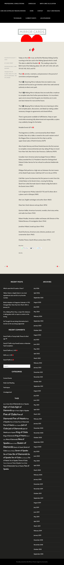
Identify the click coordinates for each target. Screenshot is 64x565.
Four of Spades (17, 425)
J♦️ (13, 360)
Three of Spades (16, 463)
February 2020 (38, 475)
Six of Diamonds (9, 75)
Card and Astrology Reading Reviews (13, 11)
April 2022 (37, 353)
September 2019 (38, 498)
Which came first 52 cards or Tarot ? (13, 288)
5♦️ (57, 266)
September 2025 (38, 297)
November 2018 (38, 545)
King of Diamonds (9, 436)
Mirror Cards (32, 32)
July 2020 (36, 451)
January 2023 (37, 325)
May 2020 (37, 461)
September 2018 (38, 554)
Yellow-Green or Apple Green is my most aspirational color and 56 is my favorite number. (15, 295)
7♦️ (7, 266)
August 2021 (37, 391)
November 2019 (38, 489)
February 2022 (38, 363)
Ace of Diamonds (15, 404)
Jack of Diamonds (15, 428)
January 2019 (37, 535)
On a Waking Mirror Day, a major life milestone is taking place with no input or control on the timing (16, 314)
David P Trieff (7, 343)
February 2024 (38, 316)
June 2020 (37, 456)
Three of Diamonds (7, 463)
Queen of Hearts (18, 447)
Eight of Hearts (16, 410)
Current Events (31, 18)
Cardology (32, 3)
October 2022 (38, 330)
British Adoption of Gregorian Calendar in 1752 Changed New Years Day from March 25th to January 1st (16, 305)
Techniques (18, 18)
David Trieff (9, 63)
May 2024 (37, 311)
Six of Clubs (7, 454)
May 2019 (36, 516)
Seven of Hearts (11, 450)
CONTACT (40, 11)
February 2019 (38, 530)
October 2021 (37, 381)
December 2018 (38, 540)
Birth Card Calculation (48, 3)
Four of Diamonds (23, 422)
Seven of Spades (21, 450)
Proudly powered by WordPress (24, 562)
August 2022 (37, 335)
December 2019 (38, 484)
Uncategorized (45, 18)
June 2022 (37, 344)
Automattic (45, 562)
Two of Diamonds (9, 466)
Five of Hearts (19, 418)
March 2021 (37, 414)
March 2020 (37, 470)
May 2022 (36, 349)
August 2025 (37, 302)
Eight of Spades (24, 410)
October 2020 (38, 437)
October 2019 (38, 493)
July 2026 (36, 288)
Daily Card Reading (53, 11)
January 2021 (37, 423)
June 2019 (36, 512)
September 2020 (39, 442)
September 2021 (38, 386)
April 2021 (37, 409)
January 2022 (37, 367)
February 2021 (38, 419)
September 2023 (38, 321)
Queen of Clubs (13, 443)
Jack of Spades (12, 432)
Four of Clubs (14, 422)
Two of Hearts (19, 466)
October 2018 (38, 549)
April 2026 (37, 293)
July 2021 (36, 395)
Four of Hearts (8, 425)
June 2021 (36, 400)
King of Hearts (20, 436)
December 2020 (38, 428)
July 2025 (36, 307)
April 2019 (37, 521)
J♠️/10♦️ (15, 350)
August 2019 (37, 502)
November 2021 (38, 377)
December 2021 (38, 372)
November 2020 (38, 433)
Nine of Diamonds (12, 439)
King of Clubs (13, 73)
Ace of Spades (25, 404)
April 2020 (37, 465)
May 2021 (36, 405)
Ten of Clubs (16, 457)
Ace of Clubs (6, 404)
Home (31, 11)
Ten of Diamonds (24, 457)
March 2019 (37, 526)
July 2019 (36, 507)
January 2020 (38, 479)
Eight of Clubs (9, 407)
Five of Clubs (10, 414)
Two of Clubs (24, 463)
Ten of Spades (14, 460)
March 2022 (37, 358)
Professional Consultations (14, 3)
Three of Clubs (23, 460)
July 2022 (36, 339)
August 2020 (37, 447)
